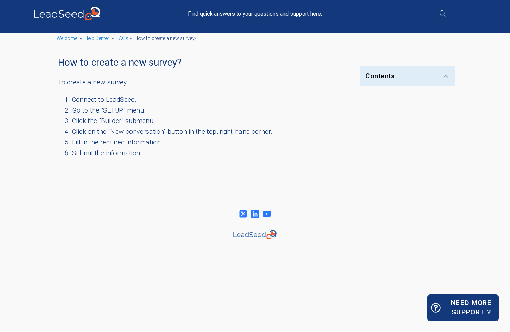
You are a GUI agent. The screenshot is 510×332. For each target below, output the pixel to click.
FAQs (122, 38)
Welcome (67, 38)
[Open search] (442, 13)
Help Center (97, 38)
